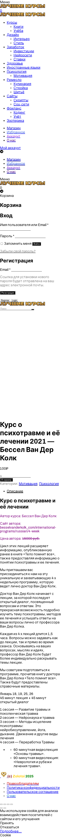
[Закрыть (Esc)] (1, 804)
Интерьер (22, 39)
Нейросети (23, 55)
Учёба (18, 31)
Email (5, 269)
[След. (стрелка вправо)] (4, 808)
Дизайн (13, 35)
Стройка (21, 88)
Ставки (19, 59)
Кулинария (22, 84)
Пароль (7, 236)
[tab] (34, 491)
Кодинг (19, 112)
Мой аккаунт (10, 148)
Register (5, 300)
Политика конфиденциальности (33, 787)
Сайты (12, 96)
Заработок (15, 47)
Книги (18, 26)
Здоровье (15, 63)
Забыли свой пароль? (18, 251)
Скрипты (21, 100)
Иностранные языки (23, 67)
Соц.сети (21, 104)
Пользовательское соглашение (32, 792)
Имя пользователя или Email (24, 225)
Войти (37, 244)
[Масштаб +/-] (11, 804)
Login (14, 300)
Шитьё (19, 92)
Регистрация (7, 293)
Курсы (12, 22)
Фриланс (14, 108)
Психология (16, 71)
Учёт (17, 116)
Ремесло (14, 80)
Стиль (19, 43)
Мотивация (23, 75)
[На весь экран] (8, 804)
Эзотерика (15, 120)
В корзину (6, 480)
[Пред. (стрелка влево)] (1, 808)
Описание (15, 491)
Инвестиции (24, 51)
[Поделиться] (4, 804)
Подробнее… (11, 831)
